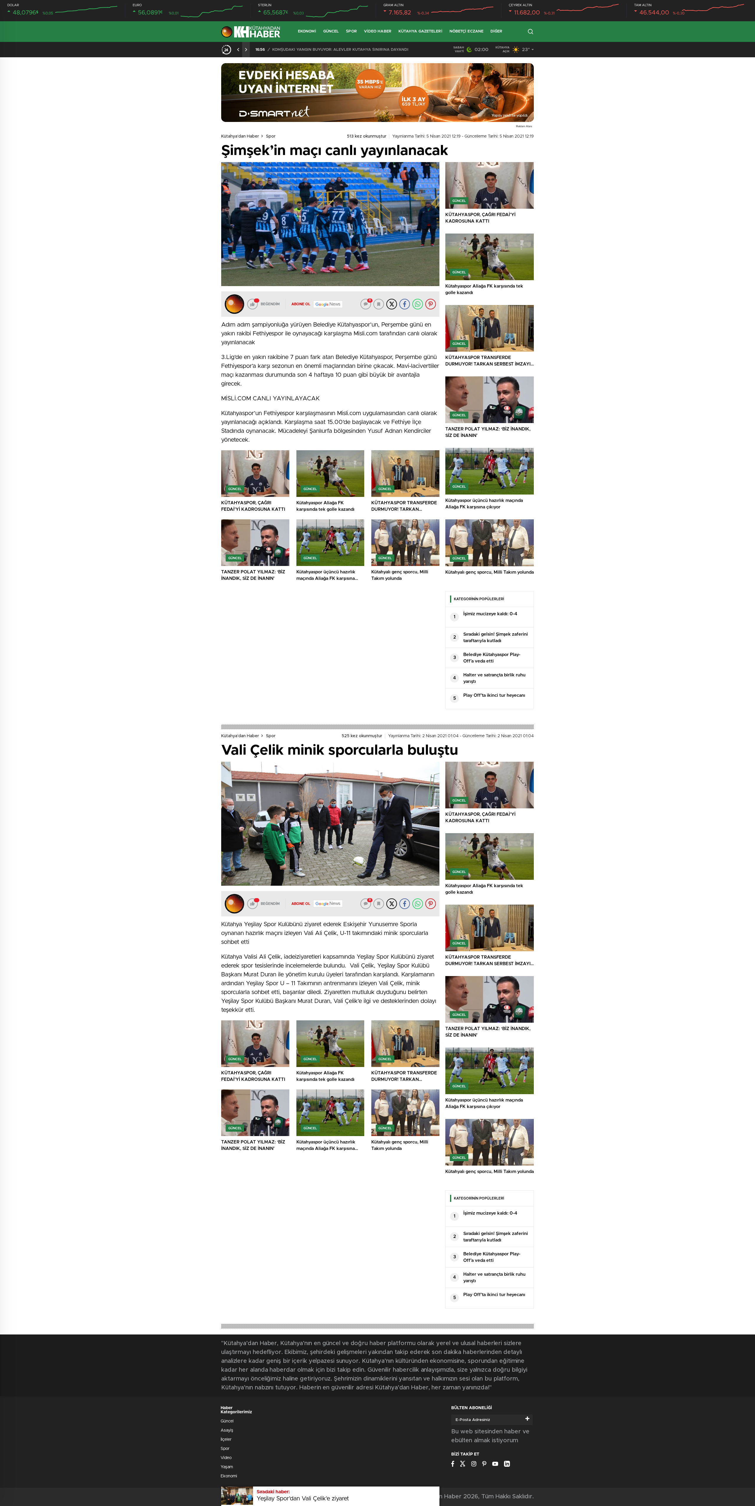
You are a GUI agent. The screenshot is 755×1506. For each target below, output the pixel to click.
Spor (351, 31)
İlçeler (226, 1440)
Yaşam (227, 1467)
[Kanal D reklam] (377, 92)
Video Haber (377, 31)
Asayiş (227, 1430)
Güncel (331, 31)
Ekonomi (307, 31)
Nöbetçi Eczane (466, 31)
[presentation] (238, 49)
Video (226, 1458)
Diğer (496, 31)
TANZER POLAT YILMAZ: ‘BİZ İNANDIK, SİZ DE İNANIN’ (325, 50)
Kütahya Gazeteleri (420, 31)
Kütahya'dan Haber (240, 136)
